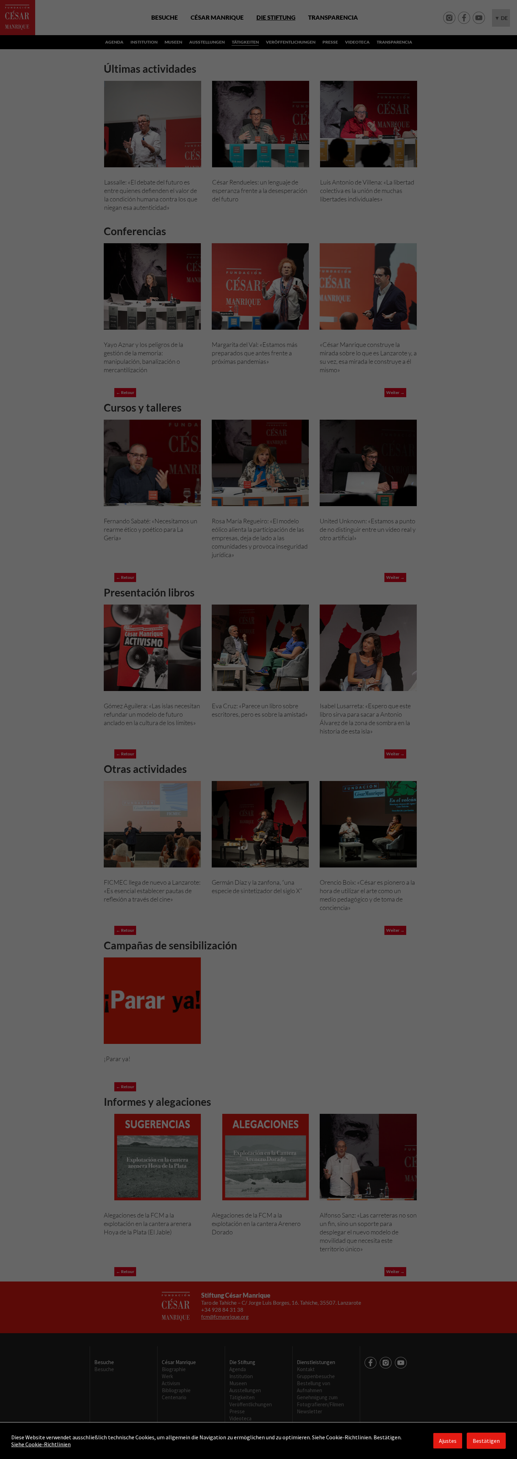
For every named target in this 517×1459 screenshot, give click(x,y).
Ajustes (448, 1440)
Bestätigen (486, 1440)
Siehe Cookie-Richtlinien (41, 1444)
